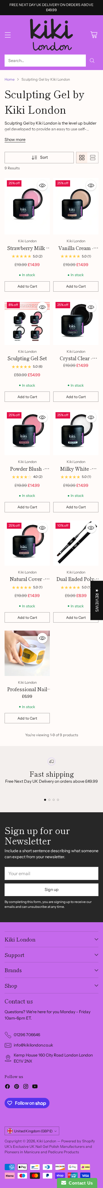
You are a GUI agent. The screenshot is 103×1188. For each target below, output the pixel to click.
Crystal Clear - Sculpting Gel (76, 361)
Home (10, 79)
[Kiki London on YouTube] (34, 1087)
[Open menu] (7, 35)
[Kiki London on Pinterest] (16, 1087)
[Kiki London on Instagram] (25, 1087)
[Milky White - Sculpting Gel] (75, 432)
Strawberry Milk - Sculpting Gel (27, 251)
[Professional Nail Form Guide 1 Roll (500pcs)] (27, 653)
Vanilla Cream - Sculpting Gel (75, 251)
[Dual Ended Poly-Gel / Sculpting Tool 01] (75, 543)
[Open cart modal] (94, 35)
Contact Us (79, 1183)
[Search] (92, 61)
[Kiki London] (51, 34)
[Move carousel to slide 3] (54, 800)
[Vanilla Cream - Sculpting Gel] (75, 206)
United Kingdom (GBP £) (33, 1131)
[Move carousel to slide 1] (45, 800)
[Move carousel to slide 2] (49, 800)
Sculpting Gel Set (27, 358)
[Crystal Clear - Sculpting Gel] (75, 322)
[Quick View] (42, 185)
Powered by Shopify (78, 1141)
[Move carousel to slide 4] (58, 800)
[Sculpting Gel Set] (27, 322)
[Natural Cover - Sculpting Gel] (27, 543)
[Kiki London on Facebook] (7, 1087)
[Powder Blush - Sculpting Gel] (27, 432)
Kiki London (46, 1141)
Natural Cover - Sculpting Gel (27, 582)
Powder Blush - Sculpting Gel (27, 472)
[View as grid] (81, 157)
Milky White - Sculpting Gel (76, 472)
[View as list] (92, 157)
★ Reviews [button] (97, 600)
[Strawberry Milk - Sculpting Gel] (27, 206)
